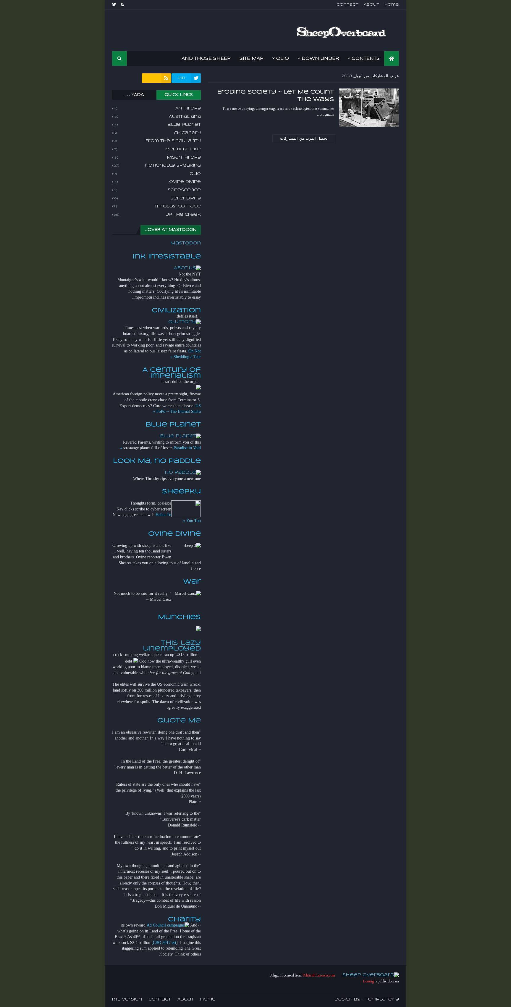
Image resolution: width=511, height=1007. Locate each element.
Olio (156, 174)
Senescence (156, 190)
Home (391, 4)
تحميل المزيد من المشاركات (303, 139)
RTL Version (127, 999)
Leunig (368, 981)
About (371, 4)
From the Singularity (156, 141)
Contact (347, 4)
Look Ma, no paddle (157, 461)
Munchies (179, 617)
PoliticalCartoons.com (319, 975)
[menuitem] (391, 58)
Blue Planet (156, 125)
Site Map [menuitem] (251, 59)
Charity (184, 919)
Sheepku (181, 491)
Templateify (382, 999)
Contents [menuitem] (366, 59)
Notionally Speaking (156, 165)
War (192, 582)
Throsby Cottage (156, 206)
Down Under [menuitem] (320, 59)
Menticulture (156, 149)
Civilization (176, 310)
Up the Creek (156, 215)
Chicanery (156, 133)
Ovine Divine (156, 182)
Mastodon (185, 243)
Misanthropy (156, 157)
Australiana (156, 117)
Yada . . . (134, 95)
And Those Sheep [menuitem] (206, 59)
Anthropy (156, 108)
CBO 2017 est (164, 942)
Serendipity (156, 198)
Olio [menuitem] (282, 59)
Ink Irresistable (166, 257)
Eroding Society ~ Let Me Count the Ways (275, 95)
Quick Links (178, 95)
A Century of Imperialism (172, 373)
